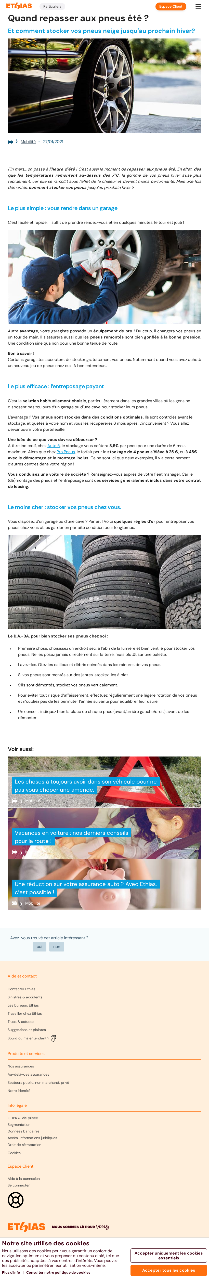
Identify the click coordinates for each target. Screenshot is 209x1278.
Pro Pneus (66, 451)
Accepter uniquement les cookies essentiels (169, 1255)
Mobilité (28, 141)
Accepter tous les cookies (168, 1270)
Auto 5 (53, 445)
